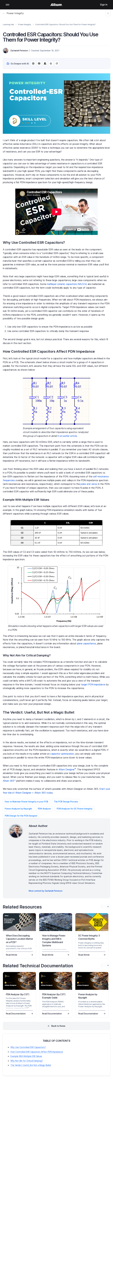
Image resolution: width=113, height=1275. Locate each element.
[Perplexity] (39, 63)
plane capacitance (86, 643)
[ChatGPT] (33, 63)
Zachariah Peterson (19, 50)
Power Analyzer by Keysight (18, 808)
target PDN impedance (93, 684)
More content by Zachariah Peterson (45, 891)
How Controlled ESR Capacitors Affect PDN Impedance (36, 1052)
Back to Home (58, 1026)
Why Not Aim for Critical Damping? (26, 1060)
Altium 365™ (9, 780)
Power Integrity (15, 13)
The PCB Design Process (66, 801)
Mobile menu (7, 5)
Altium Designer (67, 769)
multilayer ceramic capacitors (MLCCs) (67, 284)
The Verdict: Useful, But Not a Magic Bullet (30, 1065)
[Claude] (45, 63)
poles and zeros (88, 483)
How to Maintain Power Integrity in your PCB (26, 801)
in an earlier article (67, 435)
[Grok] (56, 63)
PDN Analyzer (44, 808)
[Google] (51, 63)
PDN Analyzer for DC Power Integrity (74, 808)
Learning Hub (8, 24)
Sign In (103, 4)
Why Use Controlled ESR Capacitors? (28, 1047)
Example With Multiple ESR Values (26, 1056)
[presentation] (107, 906)
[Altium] (56, 4)
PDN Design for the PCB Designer (21, 815)
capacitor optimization (62, 753)
